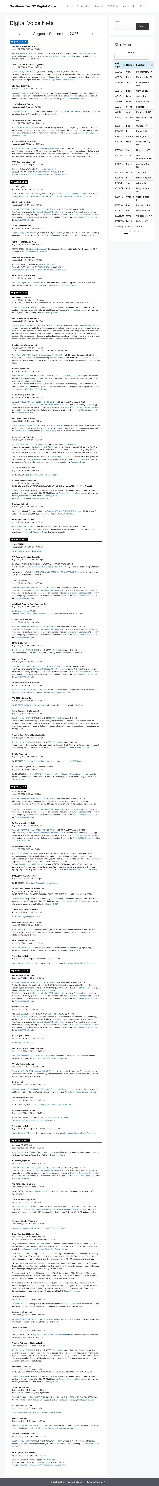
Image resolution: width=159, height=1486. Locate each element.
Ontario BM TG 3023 (28, 853)
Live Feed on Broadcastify (37, 249)
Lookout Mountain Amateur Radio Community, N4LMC (56, 1209)
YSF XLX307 (58, 72)
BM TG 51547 (17, 929)
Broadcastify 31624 (50, 312)
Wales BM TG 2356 (20, 376)
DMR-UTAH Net (68, 1304)
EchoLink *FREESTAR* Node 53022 (26, 209)
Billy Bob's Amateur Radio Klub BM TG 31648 (30, 1089)
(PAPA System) (50, 169)
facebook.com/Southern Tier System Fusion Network (46, 1249)
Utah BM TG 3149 (19, 1304)
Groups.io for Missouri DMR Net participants (49, 1335)
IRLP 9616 (62, 174)
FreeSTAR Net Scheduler (83, 217)
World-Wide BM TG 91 (21, 355)
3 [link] (134, 231)
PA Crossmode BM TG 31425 (24, 53)
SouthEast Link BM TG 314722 (24, 1207)
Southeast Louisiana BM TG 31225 (55, 1117)
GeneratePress (102, 1482)
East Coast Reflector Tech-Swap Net (52, 1058)
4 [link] (138, 231)
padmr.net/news (58, 1155)
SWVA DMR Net (49, 1319)
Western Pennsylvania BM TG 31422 (27, 1228)
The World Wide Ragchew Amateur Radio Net (43, 567)
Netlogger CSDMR (32, 917)
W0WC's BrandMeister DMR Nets (45, 148)
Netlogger (42, 444)
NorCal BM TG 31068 (20, 148)
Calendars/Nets (83, 6)
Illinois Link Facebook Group (50, 1428)
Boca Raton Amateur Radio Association (41, 475)
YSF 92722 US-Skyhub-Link (31, 1400)
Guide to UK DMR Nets (24, 220)
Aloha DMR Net (35, 1191)
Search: (132, 52)
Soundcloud (70, 428)
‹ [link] (121, 231)
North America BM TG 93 (22, 1412)
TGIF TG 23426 (49, 209)
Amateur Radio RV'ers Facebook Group (73, 747)
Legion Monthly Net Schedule (63, 80)
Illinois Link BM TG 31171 (22, 1425)
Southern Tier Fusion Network (39, 1244)
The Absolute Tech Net (21, 1017)
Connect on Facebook (60, 1089)
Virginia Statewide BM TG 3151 (24, 1319)
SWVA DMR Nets (68, 285)
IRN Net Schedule (81, 988)
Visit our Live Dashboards (78, 214)
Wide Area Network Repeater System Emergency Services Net (70, 774)
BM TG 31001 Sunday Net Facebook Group (30, 705)
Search (117, 21)
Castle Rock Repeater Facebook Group (60, 1400)
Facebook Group (78, 462)
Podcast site (64, 310)
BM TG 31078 (43, 172)
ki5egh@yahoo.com (72, 1291)
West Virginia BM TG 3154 (22, 1043)
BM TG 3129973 (36, 1056)
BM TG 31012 (31, 72)
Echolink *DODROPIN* (21, 174)
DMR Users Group (22, 431)
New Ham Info (129, 6)
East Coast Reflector (20, 1056)
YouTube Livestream (63, 196)
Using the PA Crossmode (63, 56)
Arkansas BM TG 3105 (21, 127)
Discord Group (48, 196)
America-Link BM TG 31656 (23, 527)
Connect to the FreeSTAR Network (47, 212)
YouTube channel (80, 310)
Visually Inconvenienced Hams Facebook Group (31, 498)
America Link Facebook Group (34, 532)
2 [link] (130, 231)
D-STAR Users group (48, 431)
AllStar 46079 (34, 1397)
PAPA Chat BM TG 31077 (22, 948)
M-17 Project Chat (33, 196)
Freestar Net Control (27, 990)
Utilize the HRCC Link (70, 111)
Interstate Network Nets (75, 98)
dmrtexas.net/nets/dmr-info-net (83, 1092)
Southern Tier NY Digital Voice (33, 6)
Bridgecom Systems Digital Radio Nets (80, 963)
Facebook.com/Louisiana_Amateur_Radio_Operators (33, 1120)
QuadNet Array (18, 72)
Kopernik (99, 6)
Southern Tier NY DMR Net (46, 447)
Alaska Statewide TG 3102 (23, 963)
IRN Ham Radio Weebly (46, 990)
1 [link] (125, 231)
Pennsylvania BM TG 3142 (22, 1071)
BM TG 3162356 (50, 174)
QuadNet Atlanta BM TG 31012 (31, 864)
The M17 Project (18, 196)
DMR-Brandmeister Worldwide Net (50, 355)
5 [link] (142, 231)
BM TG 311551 (18, 551)
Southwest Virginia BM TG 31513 (25, 283)
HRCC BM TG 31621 (20, 111)
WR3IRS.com (46, 1152)
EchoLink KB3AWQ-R (34, 774)
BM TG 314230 (18, 917)
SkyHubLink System (85, 1400)
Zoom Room (50, 1056)
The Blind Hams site (20, 307)
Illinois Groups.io (69, 1428)
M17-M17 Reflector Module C (76, 194)
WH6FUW (38, 551)
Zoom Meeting (70, 444)
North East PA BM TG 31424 (23, 1152)
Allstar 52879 (36, 174)
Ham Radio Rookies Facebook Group (82, 869)
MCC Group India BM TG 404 (24, 611)
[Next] (92, 34)
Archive (143, 6)
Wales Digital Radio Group (35, 389)
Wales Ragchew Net (72, 376)
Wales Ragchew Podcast (31, 381)
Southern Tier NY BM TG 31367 (24, 444)
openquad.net (61, 861)
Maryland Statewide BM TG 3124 (25, 93)
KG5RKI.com (76, 761)
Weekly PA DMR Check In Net (47, 1071)
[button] (123, 65)
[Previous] (19, 34)
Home (69, 6)
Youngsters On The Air (31, 804)
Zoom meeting (55, 457)
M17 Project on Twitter (82, 196)
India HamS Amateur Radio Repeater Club (32, 614)
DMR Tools (113, 6)
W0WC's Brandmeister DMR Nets (33, 252)
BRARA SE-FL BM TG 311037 (24, 690)
